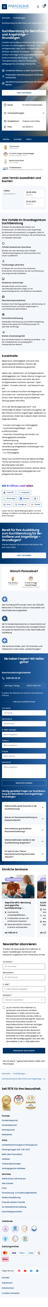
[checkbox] (4, 1007)
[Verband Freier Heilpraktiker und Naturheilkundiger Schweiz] (25, 1238)
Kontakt (18, 139)
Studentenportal (10, 1120)
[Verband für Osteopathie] (34, 1228)
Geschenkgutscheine (12, 1211)
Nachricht (6, 762)
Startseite (6, 18)
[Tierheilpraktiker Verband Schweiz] (15, 1238)
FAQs (4, 1188)
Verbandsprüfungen (11, 1163)
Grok (8, 504)
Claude (37, 504)
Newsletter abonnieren (24, 1050)
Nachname (7, 719)
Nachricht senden (24, 783)
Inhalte (6, 139)
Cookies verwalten (10, 1293)
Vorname (6, 708)
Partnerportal (8, 1129)
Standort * (7, 995)
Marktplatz (7, 1134)
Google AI (22, 504)
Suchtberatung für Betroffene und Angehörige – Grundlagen (24, 23)
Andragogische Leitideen (13, 1168)
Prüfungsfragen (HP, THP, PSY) (16, 1149)
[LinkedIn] (37, 1270)
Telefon (5, 740)
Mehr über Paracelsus (12, 1154)
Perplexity (25, 492)
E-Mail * (6, 984)
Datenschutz (8, 1288)
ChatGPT (10, 492)
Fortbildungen (19, 18)
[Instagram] (19, 1270)
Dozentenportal (9, 1125)
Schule (5, 751)
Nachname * (8, 972)
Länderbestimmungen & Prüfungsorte (19, 1145)
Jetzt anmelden (24, 92)
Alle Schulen (7, 1183)
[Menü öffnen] (4, 6)
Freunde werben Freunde (13, 1202)
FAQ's (28, 139)
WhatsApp (10, 498)
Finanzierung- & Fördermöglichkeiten (19, 1192)
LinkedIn (26, 498)
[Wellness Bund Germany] (5, 1238)
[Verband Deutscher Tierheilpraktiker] (24, 1228)
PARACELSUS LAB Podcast (14, 1178)
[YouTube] (25, 1270)
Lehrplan (6, 1159)
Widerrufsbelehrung (11, 1197)
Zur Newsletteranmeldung (14, 1207)
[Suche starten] (38, 6)
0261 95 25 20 (13, 678)
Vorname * (8, 961)
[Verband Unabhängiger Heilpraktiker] (15, 1228)
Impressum (7, 1282)
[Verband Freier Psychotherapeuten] (5, 1228)
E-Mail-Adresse (9, 729)
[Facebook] (31, 1270)
